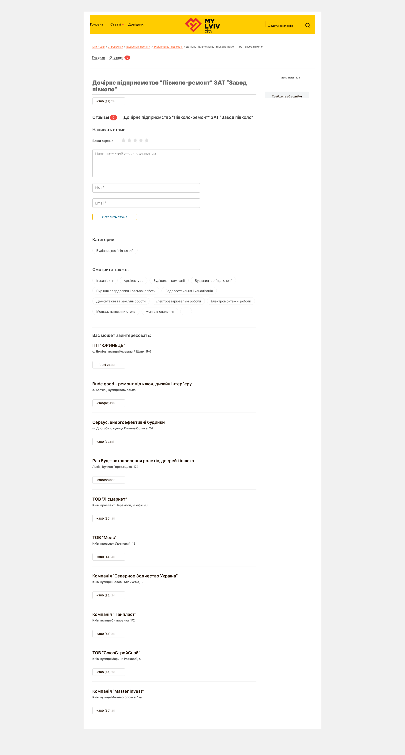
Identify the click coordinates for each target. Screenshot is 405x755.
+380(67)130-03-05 (110, 403)
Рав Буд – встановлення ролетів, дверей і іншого (143, 460)
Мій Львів (98, 46)
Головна (96, 24)
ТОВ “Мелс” (104, 537)
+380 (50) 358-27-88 (111, 710)
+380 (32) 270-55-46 (111, 101)
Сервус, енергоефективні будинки (128, 422)
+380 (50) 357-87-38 (111, 518)
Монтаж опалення (160, 311)
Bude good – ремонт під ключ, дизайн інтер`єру (142, 383)
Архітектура (133, 281)
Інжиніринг (105, 281)
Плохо (126, 140)
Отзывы (116, 57)
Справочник (115, 46)
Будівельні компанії (169, 281)
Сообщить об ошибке (287, 96)
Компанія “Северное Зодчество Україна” (135, 575)
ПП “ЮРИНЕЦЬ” (108, 345)
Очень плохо (120, 140)
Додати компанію (280, 25)
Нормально (132, 140)
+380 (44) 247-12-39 (111, 634)
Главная (98, 57)
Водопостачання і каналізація (189, 291)
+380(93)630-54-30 (111, 480)
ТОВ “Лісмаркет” (109, 499)
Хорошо (138, 140)
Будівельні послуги (138, 46)
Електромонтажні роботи (231, 301)
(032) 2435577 (108, 365)
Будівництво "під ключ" (168, 46)
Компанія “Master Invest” (118, 691)
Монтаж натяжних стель (115, 311)
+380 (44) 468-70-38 (111, 557)
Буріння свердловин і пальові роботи (125, 291)
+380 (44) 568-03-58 (111, 672)
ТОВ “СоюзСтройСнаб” (116, 652)
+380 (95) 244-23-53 (111, 595)
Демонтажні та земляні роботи (121, 301)
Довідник (135, 24)
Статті (115, 24)
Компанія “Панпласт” (114, 614)
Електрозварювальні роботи (178, 301)
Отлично (143, 140)
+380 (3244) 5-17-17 (111, 441)
